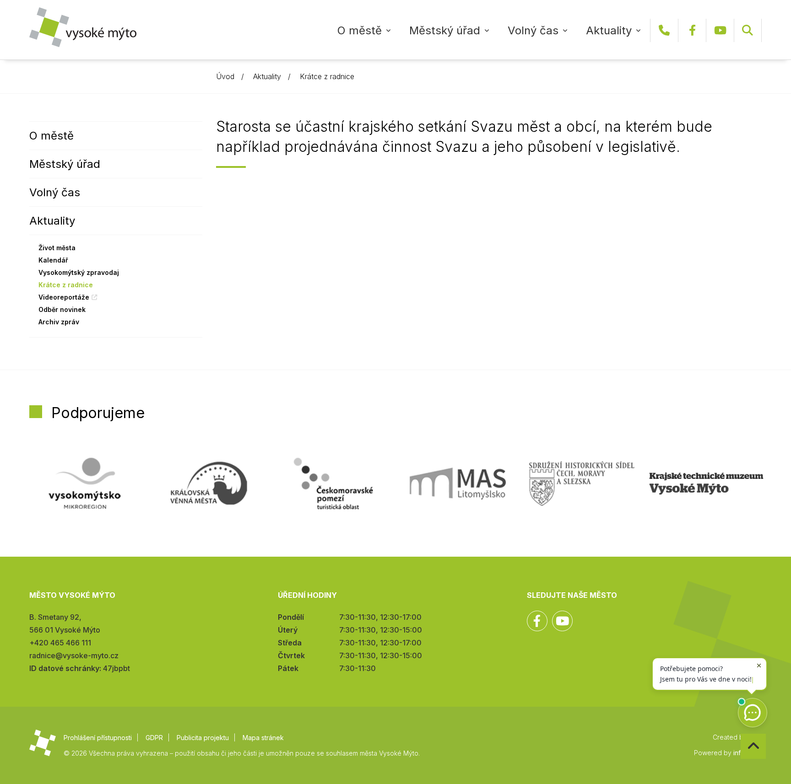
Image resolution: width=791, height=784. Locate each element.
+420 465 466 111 (664, 30)
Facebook (692, 30)
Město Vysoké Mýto (82, 27)
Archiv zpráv (58, 322)
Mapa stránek (263, 737)
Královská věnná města (209, 483)
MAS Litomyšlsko (458, 483)
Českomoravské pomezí (333, 483)
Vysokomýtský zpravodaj (78, 272)
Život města (57, 248)
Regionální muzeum (706, 483)
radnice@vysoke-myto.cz (74, 655)
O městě (359, 30)
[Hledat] (747, 30)
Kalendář (53, 260)
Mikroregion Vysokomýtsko (84, 483)
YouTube (720, 30)
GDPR (154, 737)
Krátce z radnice (327, 76)
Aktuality (609, 30)
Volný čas (533, 30)
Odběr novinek (62, 309)
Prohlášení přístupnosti (98, 737)
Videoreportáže (63, 297)
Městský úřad (444, 30)
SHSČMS (582, 483)
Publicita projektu (203, 737)
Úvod (225, 76)
